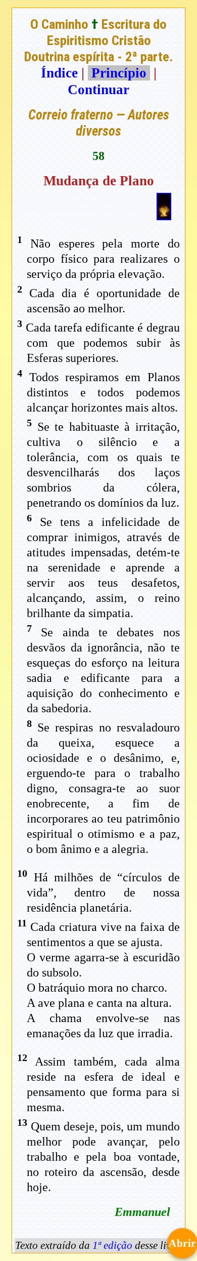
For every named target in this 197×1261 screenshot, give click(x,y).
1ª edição (112, 1245)
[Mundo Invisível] (164, 215)
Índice (59, 72)
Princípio (119, 72)
